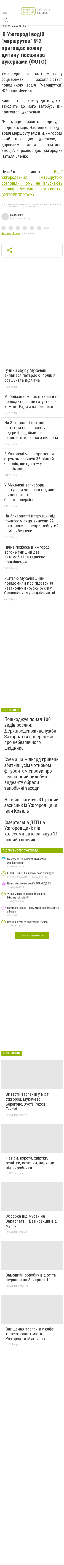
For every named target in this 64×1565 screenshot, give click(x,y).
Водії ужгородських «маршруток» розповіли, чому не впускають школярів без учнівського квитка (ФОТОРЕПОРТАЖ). (32, 183)
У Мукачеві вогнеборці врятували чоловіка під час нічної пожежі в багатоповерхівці (29, 492)
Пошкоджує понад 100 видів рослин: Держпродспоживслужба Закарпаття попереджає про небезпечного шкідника (30, 733)
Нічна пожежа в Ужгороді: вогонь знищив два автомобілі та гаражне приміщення (28, 554)
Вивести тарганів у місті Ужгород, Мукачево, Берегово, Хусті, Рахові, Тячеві (28, 1101)
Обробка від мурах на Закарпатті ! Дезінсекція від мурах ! (31, 1221)
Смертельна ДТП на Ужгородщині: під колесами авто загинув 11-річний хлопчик (31, 831)
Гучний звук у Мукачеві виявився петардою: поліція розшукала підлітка (29, 375)
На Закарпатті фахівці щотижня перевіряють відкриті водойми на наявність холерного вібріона (31, 430)
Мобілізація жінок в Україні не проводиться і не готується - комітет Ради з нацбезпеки (31, 401)
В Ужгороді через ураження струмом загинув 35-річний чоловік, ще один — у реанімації (29, 461)
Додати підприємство (32, 935)
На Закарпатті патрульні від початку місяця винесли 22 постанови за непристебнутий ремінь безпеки (31, 523)
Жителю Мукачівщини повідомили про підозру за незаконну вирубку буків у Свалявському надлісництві (29, 586)
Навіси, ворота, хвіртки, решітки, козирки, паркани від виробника (30, 1163)
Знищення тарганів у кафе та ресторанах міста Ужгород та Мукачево (30, 1334)
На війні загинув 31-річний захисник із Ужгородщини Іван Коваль (31, 805)
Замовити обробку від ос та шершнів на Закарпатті (31, 1278)
